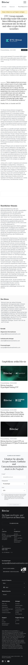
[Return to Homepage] (7, 2)
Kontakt (4, 621)
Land (3, 487)
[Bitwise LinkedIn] (2, 661)
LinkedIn (17, 620)
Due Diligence (18, 614)
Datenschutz (5, 607)
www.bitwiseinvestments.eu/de (9, 277)
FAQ (3, 620)
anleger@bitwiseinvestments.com (10, 334)
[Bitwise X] (5, 661)
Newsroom (12, 6)
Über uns (4, 603)
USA (4, 490)
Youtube (17, 623)
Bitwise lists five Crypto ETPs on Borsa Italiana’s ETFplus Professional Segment (14, 443)
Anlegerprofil (5, 480)
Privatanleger (6, 483)
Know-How (17, 607)
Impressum (4, 605)
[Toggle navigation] (24, 2)
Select (4, 583)
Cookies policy (5, 610)
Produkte (17, 603)
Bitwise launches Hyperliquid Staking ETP (9, 386)
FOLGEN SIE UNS (14, 523)
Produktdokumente (19, 609)
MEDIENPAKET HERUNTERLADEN (11, 571)
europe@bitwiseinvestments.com (10, 347)
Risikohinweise (18, 605)
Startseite (4, 6)
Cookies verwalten (6, 612)
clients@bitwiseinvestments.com (10, 341)
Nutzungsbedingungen (7, 609)
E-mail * (3, 474)
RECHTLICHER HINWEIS (8, 568)
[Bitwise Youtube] (8, 661)
